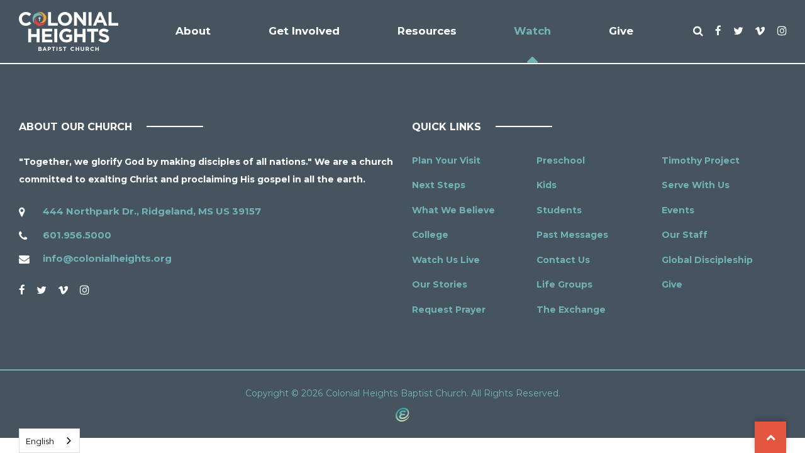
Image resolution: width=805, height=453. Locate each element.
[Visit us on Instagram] (84, 290)
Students (559, 210)
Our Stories (439, 284)
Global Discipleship (707, 260)
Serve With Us (696, 185)
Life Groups (564, 284)
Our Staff (685, 234)
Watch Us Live (446, 260)
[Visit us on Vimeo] (63, 290)
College (430, 234)
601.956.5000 (77, 235)
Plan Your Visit (446, 160)
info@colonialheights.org (107, 258)
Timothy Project (701, 160)
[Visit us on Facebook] (22, 290)
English (40, 441)
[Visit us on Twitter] (41, 290)
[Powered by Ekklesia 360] (402, 414)
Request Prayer (449, 309)
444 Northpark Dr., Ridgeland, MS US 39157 (152, 211)
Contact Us (563, 260)
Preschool (560, 160)
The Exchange (571, 309)
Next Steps (438, 185)
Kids (546, 185)
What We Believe (453, 210)
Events (678, 210)
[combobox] (49, 440)
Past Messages (572, 234)
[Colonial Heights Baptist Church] (68, 31)
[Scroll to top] (770, 437)
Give (672, 284)
